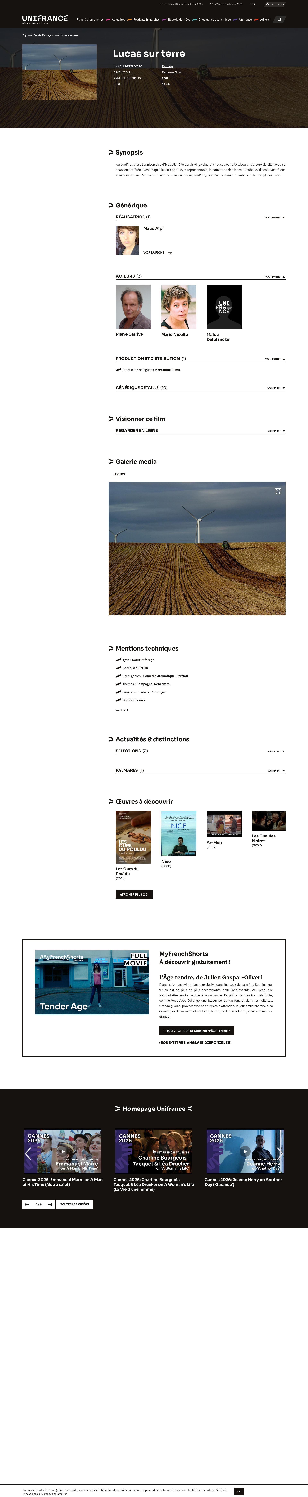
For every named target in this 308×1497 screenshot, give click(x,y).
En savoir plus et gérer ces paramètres (44, 1493)
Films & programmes (90, 19)
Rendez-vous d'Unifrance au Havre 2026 (181, 3)
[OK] (239, 1491)
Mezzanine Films (171, 72)
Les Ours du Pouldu (127, 871)
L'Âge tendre (176, 977)
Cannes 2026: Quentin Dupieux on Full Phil (242, 1182)
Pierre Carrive (129, 334)
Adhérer (265, 19)
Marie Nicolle (174, 334)
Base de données (179, 19)
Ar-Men (214, 842)
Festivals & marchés (146, 19)
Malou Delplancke (218, 337)
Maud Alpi (167, 66)
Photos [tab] (119, 474)
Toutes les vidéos (74, 1204)
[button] (278, 492)
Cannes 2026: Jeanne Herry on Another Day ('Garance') (152, 1182)
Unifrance (245, 19)
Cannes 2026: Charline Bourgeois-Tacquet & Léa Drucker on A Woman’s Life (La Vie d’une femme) (62, 1184)
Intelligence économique (215, 19)
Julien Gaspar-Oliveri (233, 977)
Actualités (118, 19)
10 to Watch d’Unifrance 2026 (226, 3)
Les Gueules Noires (264, 838)
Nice (166, 861)
